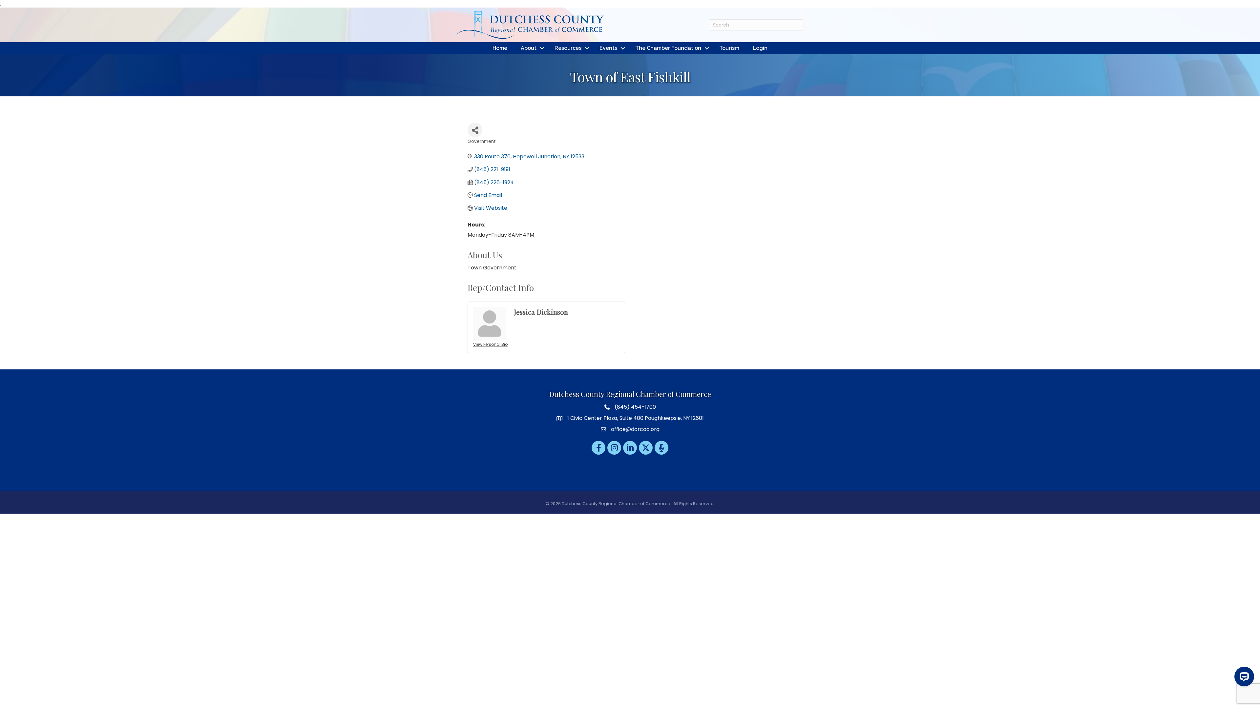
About (528, 48)
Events (608, 48)
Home (500, 48)
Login (760, 48)
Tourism (729, 48)
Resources (568, 48)
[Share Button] (475, 130)
